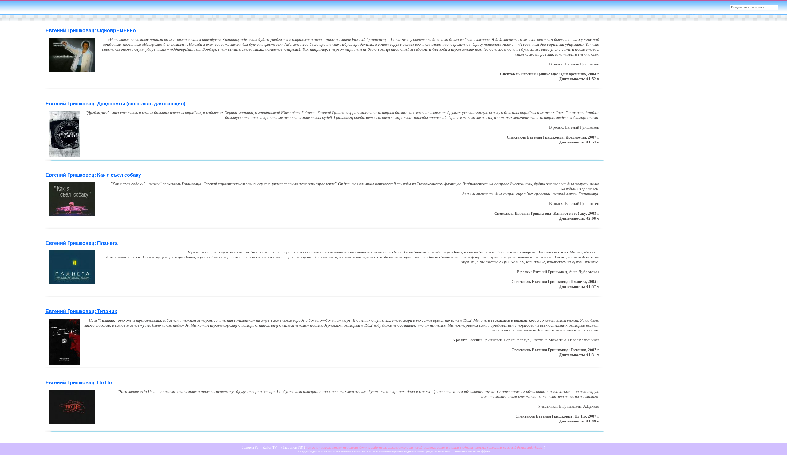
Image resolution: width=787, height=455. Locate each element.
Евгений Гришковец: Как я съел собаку (93, 175)
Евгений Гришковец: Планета (81, 243)
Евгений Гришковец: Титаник (81, 311)
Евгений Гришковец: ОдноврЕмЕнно (90, 30)
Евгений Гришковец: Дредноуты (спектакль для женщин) (115, 103)
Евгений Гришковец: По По (78, 382)
